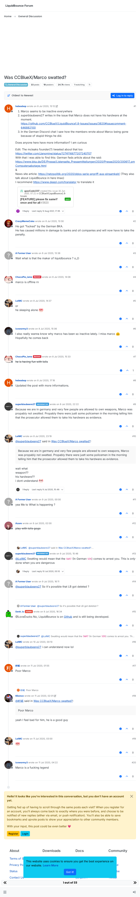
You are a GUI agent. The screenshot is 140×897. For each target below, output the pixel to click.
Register (13, 833)
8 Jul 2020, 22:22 (69, 404)
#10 (134, 436)
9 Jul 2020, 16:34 (53, 611)
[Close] (132, 796)
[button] (4, 892)
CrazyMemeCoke (24, 221)
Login (25, 833)
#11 (134, 499)
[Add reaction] (120, 211)
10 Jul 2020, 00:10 (42, 641)
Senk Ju (19, 611)
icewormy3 (21, 328)
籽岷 (17, 665)
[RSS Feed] (89, 85)
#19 (134, 738)
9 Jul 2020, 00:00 (51, 499)
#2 (134, 221)
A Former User (23, 253)
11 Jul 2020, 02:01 (44, 695)
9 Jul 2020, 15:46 (69, 553)
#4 (134, 277)
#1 (135, 106)
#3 (134, 253)
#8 (134, 380)
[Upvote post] (127, 211)
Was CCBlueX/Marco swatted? (70, 441)
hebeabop (20, 106)
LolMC (18, 300)
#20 (134, 762)
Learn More (50, 865)
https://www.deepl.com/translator (54, 182)
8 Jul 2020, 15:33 (61, 356)
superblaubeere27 (25, 404)
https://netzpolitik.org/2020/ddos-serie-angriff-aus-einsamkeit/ (79, 174)
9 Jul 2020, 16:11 (50, 581)
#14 (134, 581)
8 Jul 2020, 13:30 (54, 221)
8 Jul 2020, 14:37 (42, 300)
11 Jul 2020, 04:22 (48, 762)
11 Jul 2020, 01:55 (40, 665)
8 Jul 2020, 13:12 (46, 106)
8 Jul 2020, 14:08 (61, 277)
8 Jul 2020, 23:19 (42, 436)
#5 (134, 300)
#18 (134, 695)
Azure (18, 523)
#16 (134, 641)
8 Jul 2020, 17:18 (46, 380)
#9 (134, 404)
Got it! (70, 872)
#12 (134, 523)
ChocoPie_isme (23, 277)
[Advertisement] (70, 46)
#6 (134, 328)
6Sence (19, 695)
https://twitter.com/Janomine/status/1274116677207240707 (53, 153)
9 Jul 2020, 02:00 (42, 523)
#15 (134, 611)
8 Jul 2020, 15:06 (48, 328)
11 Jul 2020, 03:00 (42, 738)
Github (68, 616)
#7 (134, 356)
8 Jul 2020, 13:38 (51, 253)
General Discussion (17, 84)
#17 (134, 665)
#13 (134, 553)
